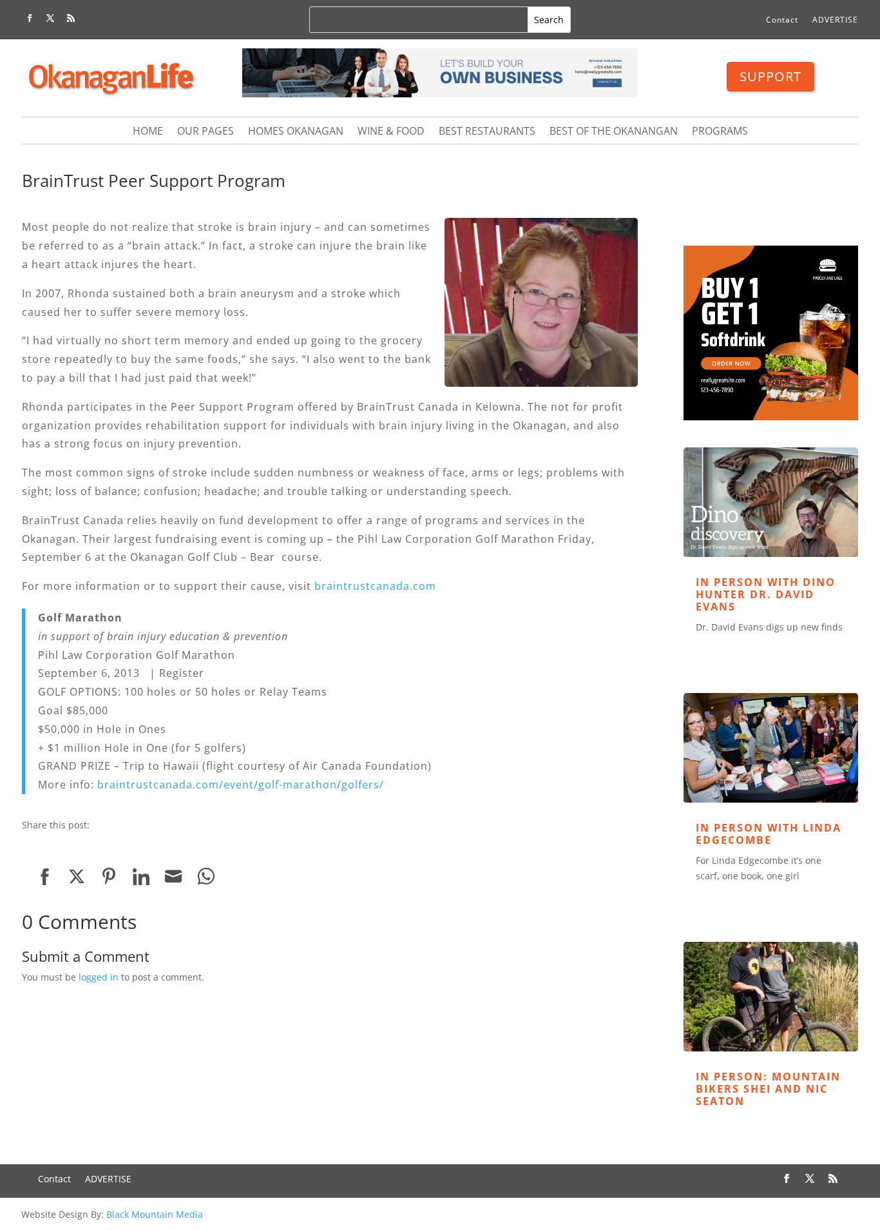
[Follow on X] (50, 18)
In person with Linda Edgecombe (768, 834)
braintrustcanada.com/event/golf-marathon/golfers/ (240, 784)
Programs (720, 132)
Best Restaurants (487, 132)
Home (148, 132)
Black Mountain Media (154, 1214)
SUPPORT (770, 76)
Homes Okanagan (295, 132)
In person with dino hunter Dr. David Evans (766, 594)
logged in (99, 977)
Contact (782, 20)
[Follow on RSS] (71, 18)
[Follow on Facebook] (29, 18)
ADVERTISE (835, 20)
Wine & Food (391, 132)
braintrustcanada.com (375, 586)
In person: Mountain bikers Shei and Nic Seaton (768, 1088)
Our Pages (205, 132)
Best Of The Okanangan (614, 132)
